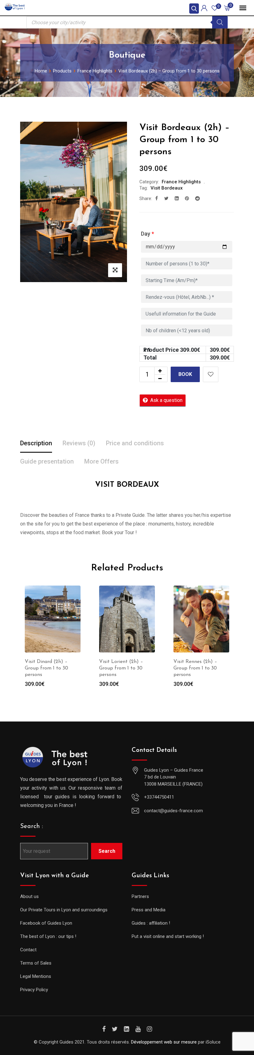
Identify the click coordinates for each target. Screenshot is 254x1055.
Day (147, 233)
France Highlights (181, 182)
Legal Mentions (35, 976)
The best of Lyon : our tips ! (48, 936)
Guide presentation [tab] (47, 461)
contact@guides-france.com (173, 810)
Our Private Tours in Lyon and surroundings (63, 910)
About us (29, 896)
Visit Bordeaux (167, 188)
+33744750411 (159, 797)
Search (107, 851)
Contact (28, 950)
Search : (31, 826)
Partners (140, 896)
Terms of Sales (35, 963)
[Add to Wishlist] (210, 374)
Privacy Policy (34, 989)
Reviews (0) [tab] (79, 443)
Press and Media (148, 910)
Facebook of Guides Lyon (46, 923)
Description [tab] (36, 443)
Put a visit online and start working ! (168, 936)
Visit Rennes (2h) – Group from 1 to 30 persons (195, 668)
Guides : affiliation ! (151, 923)
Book (185, 374)
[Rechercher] (220, 22)
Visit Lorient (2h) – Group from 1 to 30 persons (121, 668)
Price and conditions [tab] (135, 443)
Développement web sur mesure (164, 1042)
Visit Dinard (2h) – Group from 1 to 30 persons (46, 668)
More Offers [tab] (101, 461)
